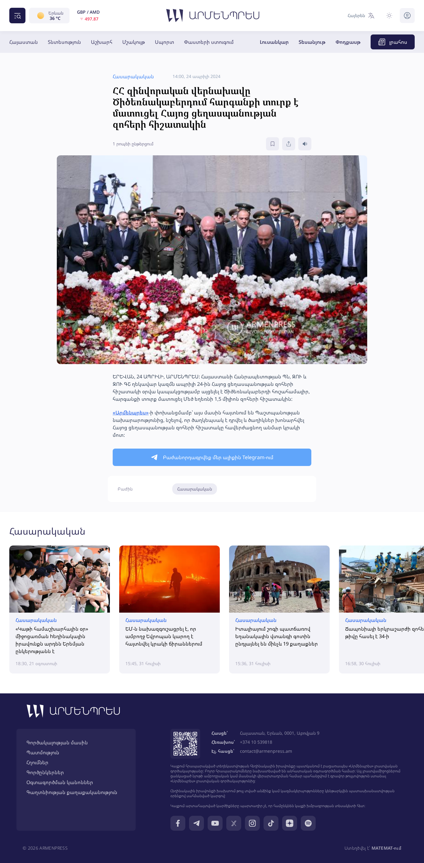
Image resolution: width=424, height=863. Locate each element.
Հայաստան (23, 42)
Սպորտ (164, 42)
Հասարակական (194, 489)
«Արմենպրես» (131, 412)
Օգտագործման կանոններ (59, 782)
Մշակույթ (133, 42)
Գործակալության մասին (57, 742)
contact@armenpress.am (266, 751)
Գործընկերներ (45, 772)
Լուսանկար (274, 42)
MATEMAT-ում (386, 848)
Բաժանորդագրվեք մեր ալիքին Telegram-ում (218, 457)
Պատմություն (42, 752)
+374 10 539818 (256, 742)
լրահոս (398, 42)
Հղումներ (37, 762)
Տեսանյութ (312, 42)
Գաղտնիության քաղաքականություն (71, 792)
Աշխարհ (101, 42)
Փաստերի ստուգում (209, 42)
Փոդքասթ (348, 42)
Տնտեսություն (64, 42)
